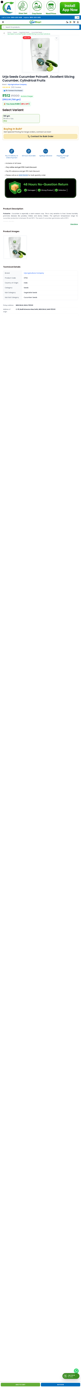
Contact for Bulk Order (42, 136)
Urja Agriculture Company (17, 84)
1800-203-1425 (16, 17)
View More (74, 224)
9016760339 (23, 175)
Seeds (15, 32)
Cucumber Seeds (37, 32)
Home (9, 32)
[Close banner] (2, 2)
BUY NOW (60, 1385)
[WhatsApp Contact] (76, 1371)
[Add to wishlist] (56, 38)
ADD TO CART (20, 1385)
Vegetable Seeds (24, 32)
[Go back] (4, 33)
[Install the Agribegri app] (40, 7)
